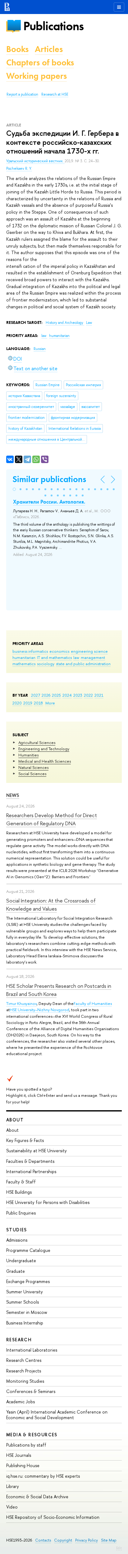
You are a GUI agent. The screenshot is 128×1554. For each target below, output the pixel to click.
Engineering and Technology (43, 748)
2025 (56, 695)
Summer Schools (22, 1302)
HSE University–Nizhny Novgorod (39, 1009)
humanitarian (23, 657)
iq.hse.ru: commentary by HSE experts (43, 1476)
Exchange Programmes (28, 1281)
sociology (45, 663)
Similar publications (49, 479)
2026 (46, 695)
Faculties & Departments (30, 1161)
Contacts (43, 1540)
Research (19, 1340)
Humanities (28, 755)
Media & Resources (31, 1435)
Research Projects (23, 1371)
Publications (53, 26)
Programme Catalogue (28, 1250)
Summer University (24, 1292)
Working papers (36, 75)
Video (12, 1507)
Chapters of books (40, 62)
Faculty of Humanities (93, 1003)
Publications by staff (26, 1445)
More (50, 703)
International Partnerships (31, 1171)
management (93, 657)
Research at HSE (54, 94)
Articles (49, 49)
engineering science (89, 651)
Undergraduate (21, 1260)
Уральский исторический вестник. (35, 161)
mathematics (23, 663)
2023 (77, 695)
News (12, 795)
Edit (119, 1548)
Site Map (109, 1540)
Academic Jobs (20, 1402)
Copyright (63, 1540)
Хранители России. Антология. (49, 501)
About (15, 1120)
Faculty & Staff (21, 1182)
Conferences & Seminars (30, 1391)
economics (59, 651)
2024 (67, 695)
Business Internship (24, 1323)
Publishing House (22, 1465)
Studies (16, 1230)
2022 (88, 695)
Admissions (16, 1240)
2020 (17, 703)
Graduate (15, 1271)
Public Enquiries (21, 1213)
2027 (35, 695)
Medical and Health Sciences (44, 761)
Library (12, 1486)
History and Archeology (65, 322)
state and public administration (83, 663)
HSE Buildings (19, 1192)
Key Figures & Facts (25, 1140)
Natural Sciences (33, 767)
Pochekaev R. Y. (19, 168)
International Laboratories (31, 1350)
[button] (14, 489)
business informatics (30, 651)
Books (17, 49)
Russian (40, 348)
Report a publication (22, 94)
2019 (27, 703)
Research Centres (23, 1360)
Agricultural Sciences (36, 742)
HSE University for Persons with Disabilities (47, 1202)
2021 (98, 695)
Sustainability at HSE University (36, 1151)
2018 (38, 703)
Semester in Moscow (26, 1312)
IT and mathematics (54, 657)
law (76, 657)
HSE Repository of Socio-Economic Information (52, 1517)
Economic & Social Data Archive (37, 1497)
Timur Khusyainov (21, 1003)
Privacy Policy (86, 1540)
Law (89, 322)
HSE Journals (18, 1455)
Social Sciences (32, 773)
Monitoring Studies (25, 1381)
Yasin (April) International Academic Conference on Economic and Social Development (56, 1414)
